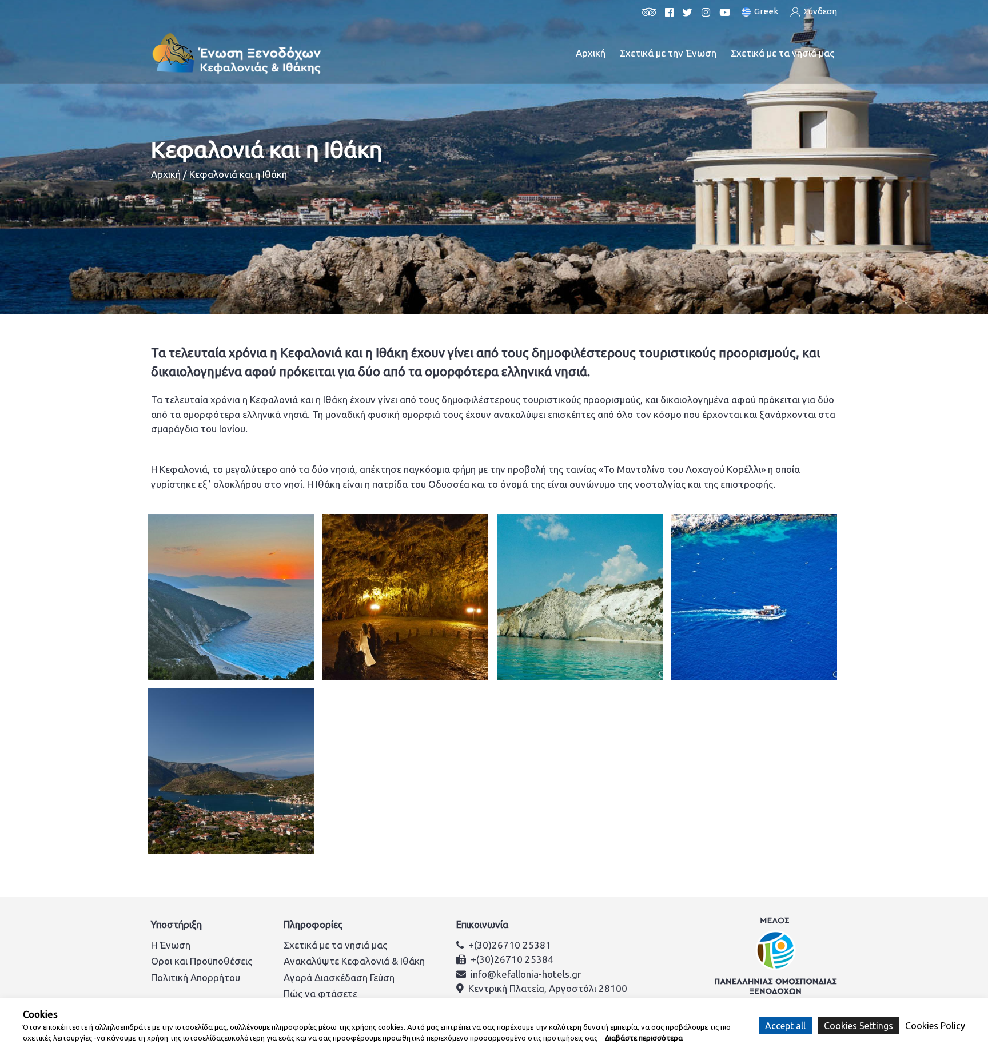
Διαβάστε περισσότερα (644, 1038)
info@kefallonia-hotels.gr (526, 974)
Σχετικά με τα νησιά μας (335, 944)
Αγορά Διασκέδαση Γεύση (339, 977)
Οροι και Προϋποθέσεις (201, 960)
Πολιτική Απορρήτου (195, 977)
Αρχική (590, 52)
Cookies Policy (935, 1025)
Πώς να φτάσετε (320, 993)
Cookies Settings (858, 1025)
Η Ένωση (170, 944)
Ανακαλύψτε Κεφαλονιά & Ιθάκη (354, 960)
